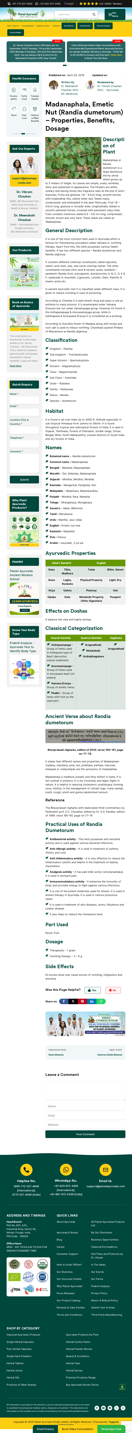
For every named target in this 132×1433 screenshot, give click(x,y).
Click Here (116, 55)
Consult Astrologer (103, 26)
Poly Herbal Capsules (19, 1348)
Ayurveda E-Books (67, 1232)
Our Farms (97, 1278)
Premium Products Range (81, 1377)
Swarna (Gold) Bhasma (110, 1054)
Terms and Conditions (69, 1314)
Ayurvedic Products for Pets (82, 1334)
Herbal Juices (15, 1370)
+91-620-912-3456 (66, 1186)
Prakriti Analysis (100, 1286)
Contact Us (56, 26)
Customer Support (67, 1253)
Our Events (97, 1271)
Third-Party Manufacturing (106, 1314)
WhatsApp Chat (111, 1429)
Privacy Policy (99, 1293)
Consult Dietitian (15, 32)
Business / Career (43, 26)
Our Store (115, 14)
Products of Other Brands (21, 1384)
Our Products (68, 26)
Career (61, 1246)
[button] (65, 65)
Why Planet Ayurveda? (70, 1286)
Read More (15, 365)
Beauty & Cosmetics (77, 1356)
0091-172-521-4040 (26, 1186)
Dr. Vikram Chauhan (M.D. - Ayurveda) (109, 88)
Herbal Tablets (15, 1363)
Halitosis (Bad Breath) (35, 118)
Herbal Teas (73, 1363)
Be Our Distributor (101, 1232)
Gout (14, 115)
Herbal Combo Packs (78, 1341)
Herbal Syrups (74, 1370)
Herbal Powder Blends (79, 1348)
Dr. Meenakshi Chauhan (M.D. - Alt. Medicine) (71, 89)
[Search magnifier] (94, 14)
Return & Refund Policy (104, 1300)
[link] (36, 51)
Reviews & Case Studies (71, 1307)
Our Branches (65, 1271)
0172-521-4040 (22, 1194)
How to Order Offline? (69, 1264)
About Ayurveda (66, 1221)
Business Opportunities (104, 1239)
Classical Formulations (104, 1246)
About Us (15, 26)
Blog (59, 1239)
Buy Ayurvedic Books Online (82, 1384)
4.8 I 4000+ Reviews (110, 3)
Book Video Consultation (77, 1429)
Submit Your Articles (103, 1307)
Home (9, 26)
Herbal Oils (13, 1377)
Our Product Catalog (68, 1300)
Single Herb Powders (19, 1356)
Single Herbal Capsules (20, 1341)
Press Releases (66, 1293)
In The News (98, 1264)
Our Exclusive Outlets (69, 1278)
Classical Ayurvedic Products (23, 1334)
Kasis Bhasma (56, 1054)
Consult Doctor (85, 26)
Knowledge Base (28, 26)
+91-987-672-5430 (62, 1194)
